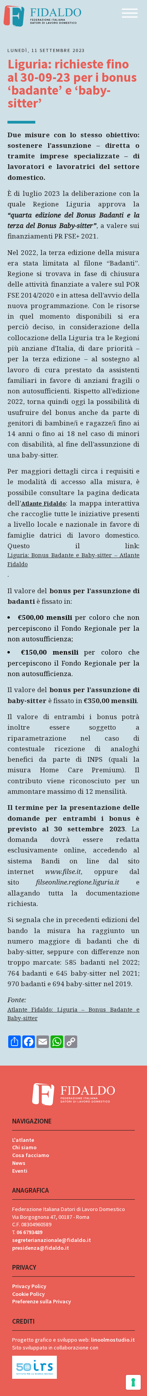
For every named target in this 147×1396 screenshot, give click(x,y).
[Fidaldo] (42, 15)
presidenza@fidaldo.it (40, 1247)
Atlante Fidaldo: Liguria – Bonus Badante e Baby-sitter (73, 1014)
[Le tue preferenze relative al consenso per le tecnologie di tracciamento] (133, 1382)
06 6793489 (29, 1232)
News (18, 1162)
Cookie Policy (28, 1293)
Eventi (19, 1170)
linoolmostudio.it (113, 1339)
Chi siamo (24, 1147)
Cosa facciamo (30, 1155)
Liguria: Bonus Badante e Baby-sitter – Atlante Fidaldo (73, 559)
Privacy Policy (29, 1286)
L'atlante (23, 1139)
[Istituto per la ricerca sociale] (73, 1365)
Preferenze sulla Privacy (41, 1301)
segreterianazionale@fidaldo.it (51, 1239)
